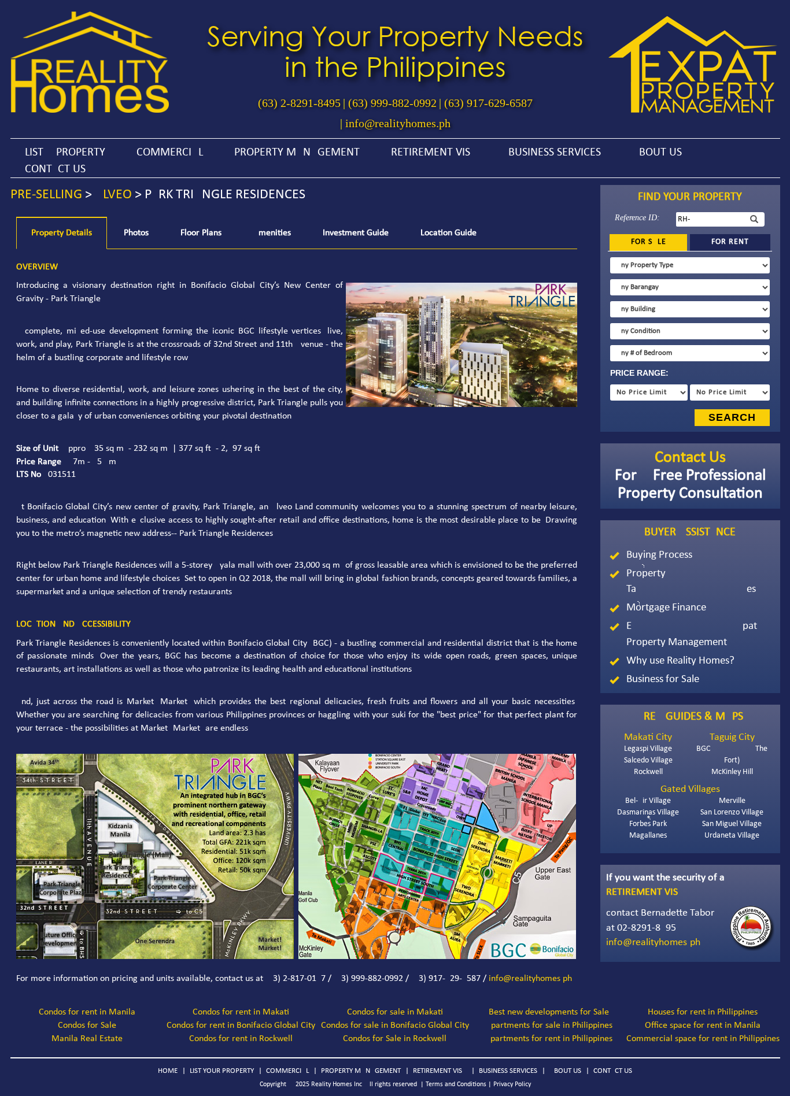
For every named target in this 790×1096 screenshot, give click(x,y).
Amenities (272, 233)
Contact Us (690, 458)
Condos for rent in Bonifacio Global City (241, 1025)
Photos (136, 233)
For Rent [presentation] (730, 242)
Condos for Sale (87, 1025)
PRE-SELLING (46, 195)
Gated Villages (690, 789)
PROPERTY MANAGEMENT (297, 152)
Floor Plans (201, 233)
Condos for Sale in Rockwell (394, 1038)
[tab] (648, 242)
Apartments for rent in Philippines (548, 1038)
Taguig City (732, 737)
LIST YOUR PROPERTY (222, 1071)
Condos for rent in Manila (87, 1012)
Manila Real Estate (87, 1038)
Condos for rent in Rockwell (241, 1038)
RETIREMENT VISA (434, 152)
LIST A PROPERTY (65, 152)
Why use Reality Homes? (680, 661)
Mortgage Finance (666, 607)
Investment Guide (356, 233)
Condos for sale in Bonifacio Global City (395, 1025)
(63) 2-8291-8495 (299, 103)
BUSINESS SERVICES (554, 152)
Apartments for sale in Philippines (549, 1025)
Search (732, 417)
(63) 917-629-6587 (488, 103)
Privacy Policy (512, 1084)
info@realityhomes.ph (398, 123)
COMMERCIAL (169, 152)
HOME (168, 1071)
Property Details (61, 233)
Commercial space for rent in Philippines (703, 1038)
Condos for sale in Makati (395, 1012)
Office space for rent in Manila (703, 1025)
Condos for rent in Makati (241, 1012)
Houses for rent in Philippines (703, 1012)
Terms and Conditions (456, 1084)
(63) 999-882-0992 (392, 103)
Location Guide (448, 233)
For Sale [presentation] (648, 242)
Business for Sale (662, 679)
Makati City (648, 737)
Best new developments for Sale (549, 1012)
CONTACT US (55, 169)
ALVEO (113, 195)
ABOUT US (657, 152)
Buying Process (659, 555)
